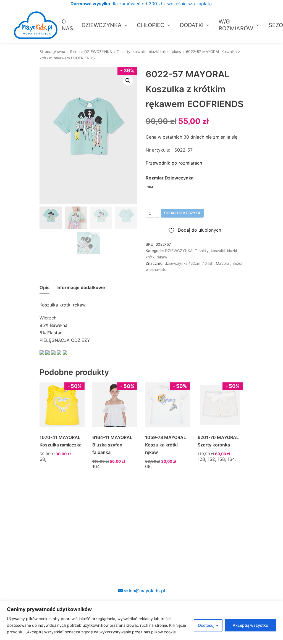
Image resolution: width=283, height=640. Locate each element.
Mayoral (223, 263)
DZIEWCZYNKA (98, 51)
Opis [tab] (44, 287)
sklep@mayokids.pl (144, 590)
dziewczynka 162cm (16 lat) (189, 263)
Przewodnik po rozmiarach (174, 163)
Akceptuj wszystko (250, 625)
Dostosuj (206, 625)
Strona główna (52, 51)
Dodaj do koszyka (182, 213)
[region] (141, 620)
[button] (128, 81)
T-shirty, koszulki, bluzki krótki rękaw (149, 51)
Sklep (75, 51)
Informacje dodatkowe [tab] (80, 287)
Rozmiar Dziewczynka (169, 178)
